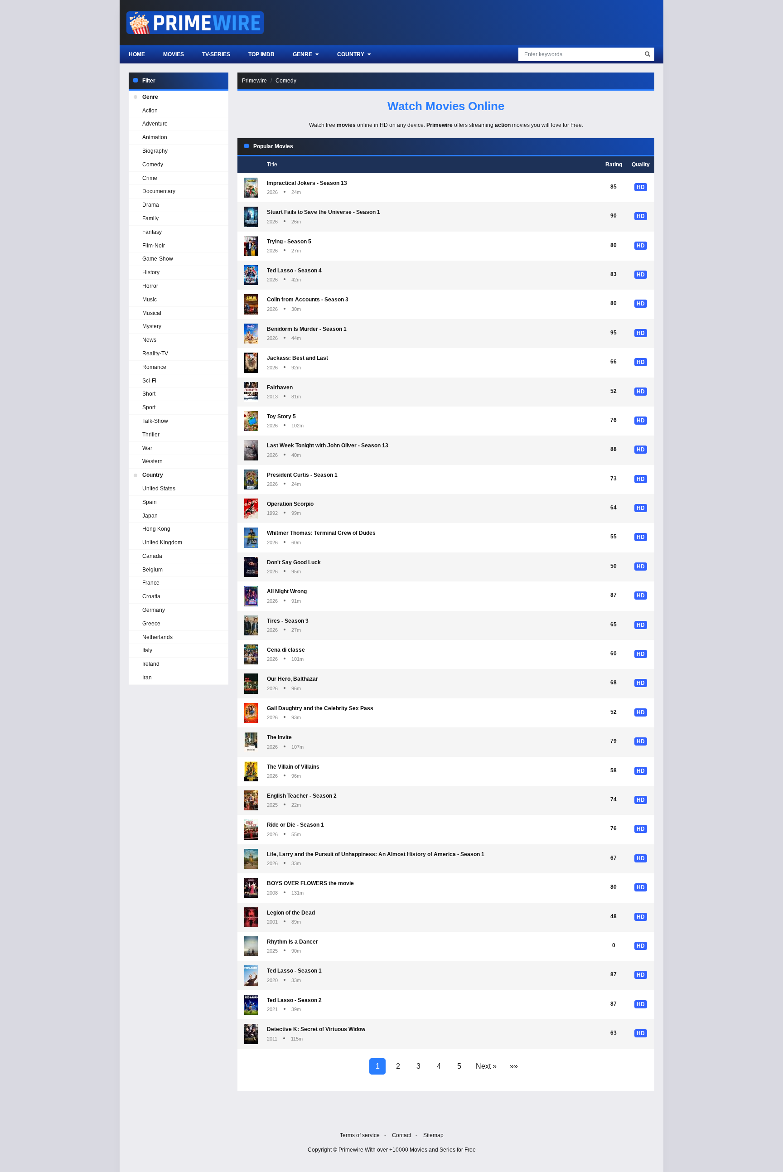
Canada (152, 556)
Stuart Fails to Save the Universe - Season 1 (323, 212)
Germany (153, 610)
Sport (148, 407)
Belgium (152, 570)
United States (158, 488)
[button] (486, 1066)
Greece (151, 623)
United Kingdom (162, 542)
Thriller (151, 434)
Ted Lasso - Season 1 (294, 971)
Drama (150, 205)
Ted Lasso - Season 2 (294, 1000)
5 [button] (459, 1066)
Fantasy (152, 232)
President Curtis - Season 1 (302, 475)
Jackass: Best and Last (297, 358)
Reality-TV (155, 353)
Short (148, 394)
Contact (401, 1135)
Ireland (151, 664)
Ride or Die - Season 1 (295, 825)
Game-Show (157, 259)
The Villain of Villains (293, 767)
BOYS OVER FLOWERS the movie (310, 883)
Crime (149, 178)
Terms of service (360, 1135)
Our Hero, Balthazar (292, 679)
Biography (155, 151)
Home (137, 54)
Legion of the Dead (291, 913)
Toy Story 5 (281, 416)
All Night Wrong (287, 591)
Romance (154, 367)
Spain (149, 502)
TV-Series (216, 54)
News (149, 340)
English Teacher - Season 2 (302, 796)
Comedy (286, 80)
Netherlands (157, 637)
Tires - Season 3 (288, 621)
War (147, 448)
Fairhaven (280, 387)
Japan (150, 516)
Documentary (158, 191)
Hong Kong (156, 529)
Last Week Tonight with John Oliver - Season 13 (327, 445)
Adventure (155, 124)
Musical (151, 313)
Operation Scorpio (290, 504)
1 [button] (378, 1066)
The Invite (279, 737)
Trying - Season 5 (289, 241)
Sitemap (433, 1135)
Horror (150, 286)
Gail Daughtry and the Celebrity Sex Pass (320, 708)
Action (150, 110)
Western (152, 461)
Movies (173, 54)
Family (150, 218)
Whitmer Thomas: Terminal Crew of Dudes (321, 533)
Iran (147, 677)
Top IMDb (261, 54)
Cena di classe (286, 650)
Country (351, 54)
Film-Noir (153, 245)
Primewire (254, 80)
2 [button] (398, 1066)
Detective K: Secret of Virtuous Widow (316, 1029)
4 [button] (439, 1066)
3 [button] (418, 1066)
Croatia (151, 596)
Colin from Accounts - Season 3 (307, 299)
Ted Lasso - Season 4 (294, 270)
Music (149, 299)
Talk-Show (155, 421)
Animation (154, 137)
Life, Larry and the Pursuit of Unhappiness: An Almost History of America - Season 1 (375, 854)
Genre (303, 54)
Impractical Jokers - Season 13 (307, 183)
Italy (147, 650)
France (151, 583)
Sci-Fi (149, 381)
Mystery (151, 326)
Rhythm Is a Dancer (292, 942)
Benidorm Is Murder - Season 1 (307, 329)
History (151, 272)
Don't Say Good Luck (294, 562)
